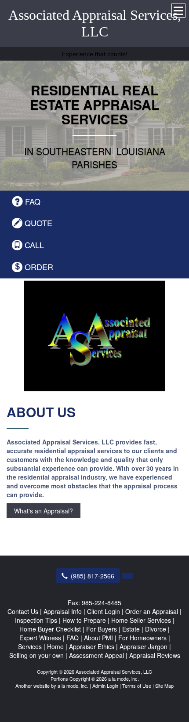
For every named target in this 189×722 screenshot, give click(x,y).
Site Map (164, 685)
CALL (34, 244)
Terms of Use (136, 685)
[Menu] (178, 11)
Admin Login (105, 685)
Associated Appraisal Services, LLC (94, 23)
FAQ (32, 201)
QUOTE (38, 222)
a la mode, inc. (73, 685)
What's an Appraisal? (43, 510)
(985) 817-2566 (92, 575)
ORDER (39, 266)
